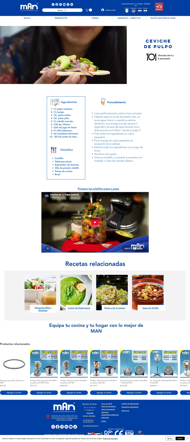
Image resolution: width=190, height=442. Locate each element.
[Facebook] (56, 4)
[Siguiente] (187, 363)
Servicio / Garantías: (89, 416)
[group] (95, 372)
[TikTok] (68, 4)
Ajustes (169, 438)
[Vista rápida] (14, 364)
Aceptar (180, 438)
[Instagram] (60, 4)
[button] (61, 18)
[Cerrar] (187, 438)
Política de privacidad (110, 438)
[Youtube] (64, 4)
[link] (89, 9)
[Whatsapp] (53, 4)
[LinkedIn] (71, 4)
